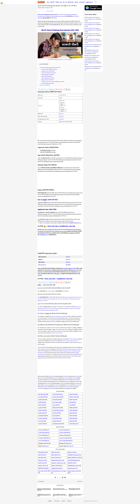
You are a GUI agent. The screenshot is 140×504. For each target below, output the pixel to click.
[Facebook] (55, 477)
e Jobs (73, 226)
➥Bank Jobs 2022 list (42, 460)
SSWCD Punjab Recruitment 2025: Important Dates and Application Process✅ (91, 52)
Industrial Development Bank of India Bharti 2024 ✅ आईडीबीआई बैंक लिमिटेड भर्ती (44, 489)
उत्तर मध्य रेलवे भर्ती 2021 (61, 14)
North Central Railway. (58, 332)
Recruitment (51, 376)
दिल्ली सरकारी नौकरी (42, 402)
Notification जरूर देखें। (57, 144)
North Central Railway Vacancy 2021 (57, 16)
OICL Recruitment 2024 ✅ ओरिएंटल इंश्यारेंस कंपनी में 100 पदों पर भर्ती (60, 489)
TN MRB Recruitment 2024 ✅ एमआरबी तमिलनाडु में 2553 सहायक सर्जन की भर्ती (44, 495)
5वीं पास (40, 430)
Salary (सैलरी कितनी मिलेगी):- (47, 76)
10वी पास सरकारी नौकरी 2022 (44, 432)
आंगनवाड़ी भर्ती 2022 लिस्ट (43, 452)
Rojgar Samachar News (73, 471)
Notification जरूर (48, 196)
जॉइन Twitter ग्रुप (69, 446)
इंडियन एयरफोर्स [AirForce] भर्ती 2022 (75, 457)
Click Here (62, 116)
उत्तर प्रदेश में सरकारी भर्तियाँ (43, 394)
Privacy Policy (56, 501)
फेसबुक (69, 268)
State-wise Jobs (53, 226)
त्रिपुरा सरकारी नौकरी (73, 421)
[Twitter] (60, 477)
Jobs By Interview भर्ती (72, 468)
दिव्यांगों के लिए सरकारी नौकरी (44, 468)
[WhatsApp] (57, 477)
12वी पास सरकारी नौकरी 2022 (65, 432)
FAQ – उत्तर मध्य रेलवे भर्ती (45, 85)
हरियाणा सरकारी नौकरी (43, 410)
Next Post (80, 481)
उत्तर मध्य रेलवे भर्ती (54, 24)
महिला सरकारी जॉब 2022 (56, 455)
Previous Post (40, 481)
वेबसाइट (40, 272)
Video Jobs (44, 222)
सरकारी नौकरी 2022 (45, 430)
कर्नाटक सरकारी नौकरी (57, 413)
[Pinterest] (62, 477)
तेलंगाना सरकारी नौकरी (43, 423)
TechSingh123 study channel (74, 222)
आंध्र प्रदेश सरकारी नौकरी (57, 399)
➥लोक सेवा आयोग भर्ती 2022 (56, 457)
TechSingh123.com (43, 219)
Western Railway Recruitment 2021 (44, 349)
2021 (62, 347)
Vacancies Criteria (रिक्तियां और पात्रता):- (49, 69)
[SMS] (65, 477)
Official (39, 169)
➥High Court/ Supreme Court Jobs (58, 463)
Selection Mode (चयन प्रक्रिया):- (48, 74)
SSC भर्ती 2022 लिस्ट (42, 457)
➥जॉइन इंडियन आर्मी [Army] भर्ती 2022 (74, 455)
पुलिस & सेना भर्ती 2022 (72, 452)
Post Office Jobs (42, 471)
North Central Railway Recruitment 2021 (47, 14)
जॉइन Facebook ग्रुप (68, 443)
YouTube (59, 222)
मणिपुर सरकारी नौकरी (73, 413)
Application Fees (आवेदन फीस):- (48, 79)
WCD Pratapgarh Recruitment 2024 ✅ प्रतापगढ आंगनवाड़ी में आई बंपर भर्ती (60, 495)
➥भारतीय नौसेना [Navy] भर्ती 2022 (74, 460)
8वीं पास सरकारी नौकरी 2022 (65, 430)
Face (41, 264)
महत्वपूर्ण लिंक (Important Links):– (48, 83)
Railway (55, 342)
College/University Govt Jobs (58, 460)
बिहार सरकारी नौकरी (42, 405)
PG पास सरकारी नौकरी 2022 (44, 440)
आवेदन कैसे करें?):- (53, 200)
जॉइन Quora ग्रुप (45, 446)
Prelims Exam (57, 327)
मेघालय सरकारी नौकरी (73, 415)
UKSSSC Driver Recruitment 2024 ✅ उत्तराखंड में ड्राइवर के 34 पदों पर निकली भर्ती (76, 495)
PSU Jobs (54, 471)
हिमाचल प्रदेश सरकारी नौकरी (58, 407)
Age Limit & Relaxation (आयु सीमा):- (49, 72)
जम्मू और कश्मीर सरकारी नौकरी (58, 410)
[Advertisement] (60, 132)
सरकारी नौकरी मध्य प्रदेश (57, 418)
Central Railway (49, 319)
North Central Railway (49, 291)
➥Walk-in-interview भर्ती (43, 465)
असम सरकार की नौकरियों (57, 402)
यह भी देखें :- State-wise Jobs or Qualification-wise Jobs (53, 81)
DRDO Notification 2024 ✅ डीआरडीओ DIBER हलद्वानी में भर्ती (74, 489)
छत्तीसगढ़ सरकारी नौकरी (43, 399)
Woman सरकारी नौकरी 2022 (57, 465)
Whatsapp (63, 268)
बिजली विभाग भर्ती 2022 (72, 463)
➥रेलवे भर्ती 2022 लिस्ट (42, 455)
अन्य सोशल (74, 268)
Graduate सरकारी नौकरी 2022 (44, 438)
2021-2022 (46, 231)
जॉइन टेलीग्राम (68, 264)
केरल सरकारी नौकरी (56, 415)
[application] (93, 2)
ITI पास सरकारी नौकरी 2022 (44, 435)
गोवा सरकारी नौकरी (56, 405)
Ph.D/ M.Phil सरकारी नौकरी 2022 (66, 440)
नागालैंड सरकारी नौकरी (73, 410)
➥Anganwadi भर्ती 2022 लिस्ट (56, 468)
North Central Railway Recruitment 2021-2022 (50, 67)
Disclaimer (50, 501)
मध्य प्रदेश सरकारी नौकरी (43, 397)
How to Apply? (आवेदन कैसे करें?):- (48, 78)
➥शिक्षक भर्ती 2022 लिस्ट (55, 452)
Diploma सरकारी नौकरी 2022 (65, 435)
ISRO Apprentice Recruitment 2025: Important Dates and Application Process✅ (92, 57)
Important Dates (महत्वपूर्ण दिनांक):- (48, 71)
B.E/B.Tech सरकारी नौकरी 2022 (66, 438)
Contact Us (69, 501)
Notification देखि (58, 161)
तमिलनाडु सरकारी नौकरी (57, 421)
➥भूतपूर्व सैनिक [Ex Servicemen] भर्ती (74, 465)
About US (63, 501)
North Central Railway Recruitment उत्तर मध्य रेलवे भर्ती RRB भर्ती (60, 59)
